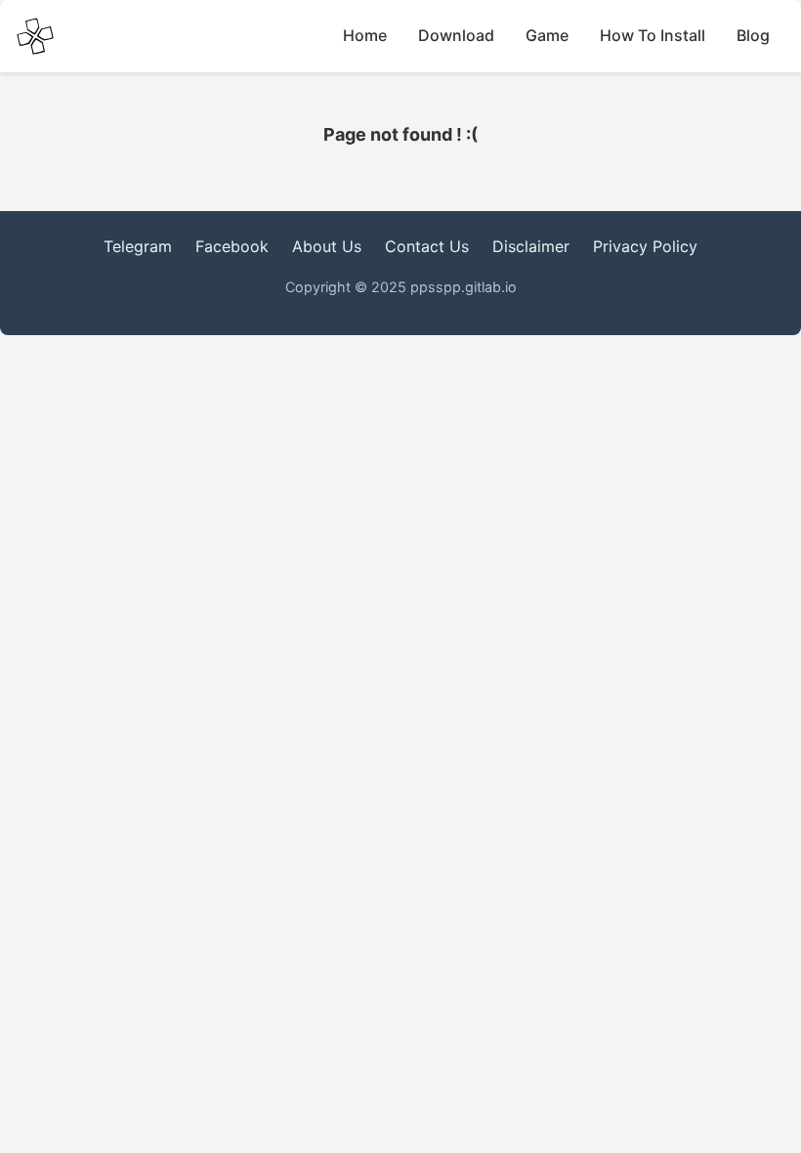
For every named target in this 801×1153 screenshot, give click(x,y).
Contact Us (427, 246)
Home (365, 35)
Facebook (232, 246)
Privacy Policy (645, 246)
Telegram (138, 246)
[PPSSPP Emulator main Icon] (35, 36)
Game (547, 35)
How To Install (652, 35)
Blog (753, 35)
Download (456, 35)
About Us (326, 246)
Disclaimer (530, 246)
